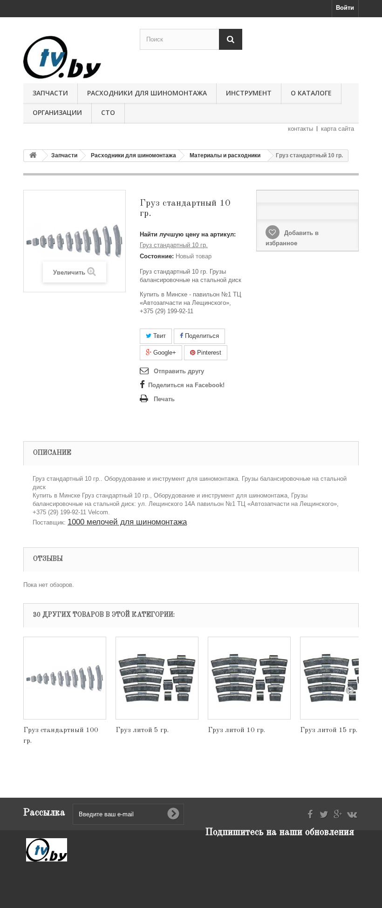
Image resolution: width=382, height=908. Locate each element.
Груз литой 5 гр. (142, 730)
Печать (164, 399)
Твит (158, 335)
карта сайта (337, 128)
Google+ (163, 352)
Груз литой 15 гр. (328, 730)
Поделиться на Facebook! (186, 385)
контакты (300, 128)
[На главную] (33, 155)
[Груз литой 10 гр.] (249, 678)
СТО (108, 112)
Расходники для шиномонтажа (147, 92)
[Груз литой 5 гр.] (157, 678)
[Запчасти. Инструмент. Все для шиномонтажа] (74, 57)
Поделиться (201, 335)
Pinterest (208, 352)
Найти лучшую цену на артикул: (188, 234)
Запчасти (50, 92)
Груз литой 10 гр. (236, 730)
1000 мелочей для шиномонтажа (127, 522)
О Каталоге (311, 92)
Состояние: (157, 256)
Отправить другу (179, 371)
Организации (57, 112)
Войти (345, 7)
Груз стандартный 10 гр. (174, 245)
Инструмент (249, 92)
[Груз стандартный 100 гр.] (64, 678)
